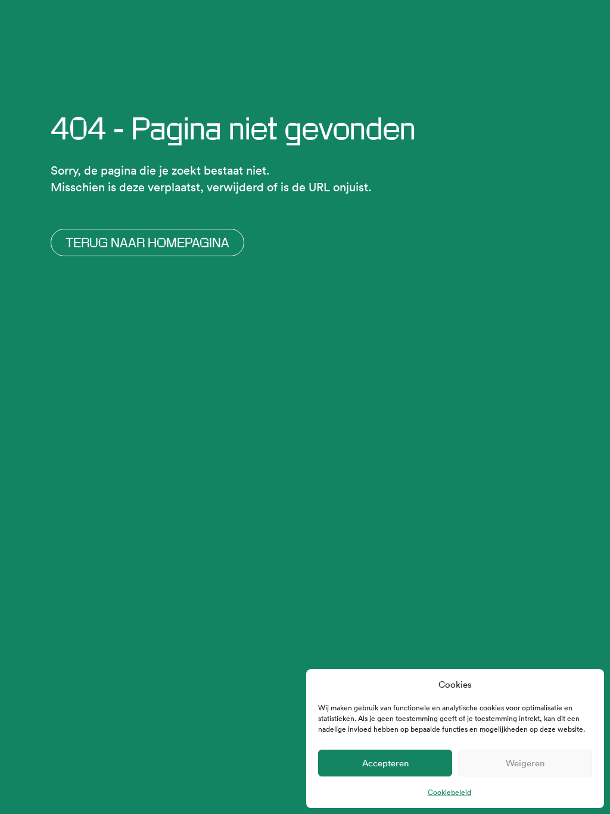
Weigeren (525, 763)
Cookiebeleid (449, 792)
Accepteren (385, 763)
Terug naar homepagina (147, 242)
